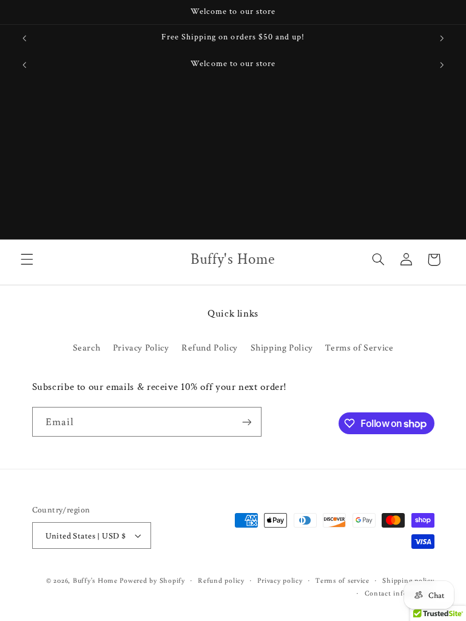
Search (87, 347)
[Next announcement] (441, 38)
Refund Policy (209, 347)
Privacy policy (279, 580)
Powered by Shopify (152, 580)
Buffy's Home (95, 580)
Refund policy (221, 580)
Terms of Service (359, 347)
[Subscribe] (246, 422)
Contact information (399, 592)
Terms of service (343, 580)
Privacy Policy (141, 347)
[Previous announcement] (24, 38)
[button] (27, 260)
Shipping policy (408, 580)
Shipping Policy (282, 347)
